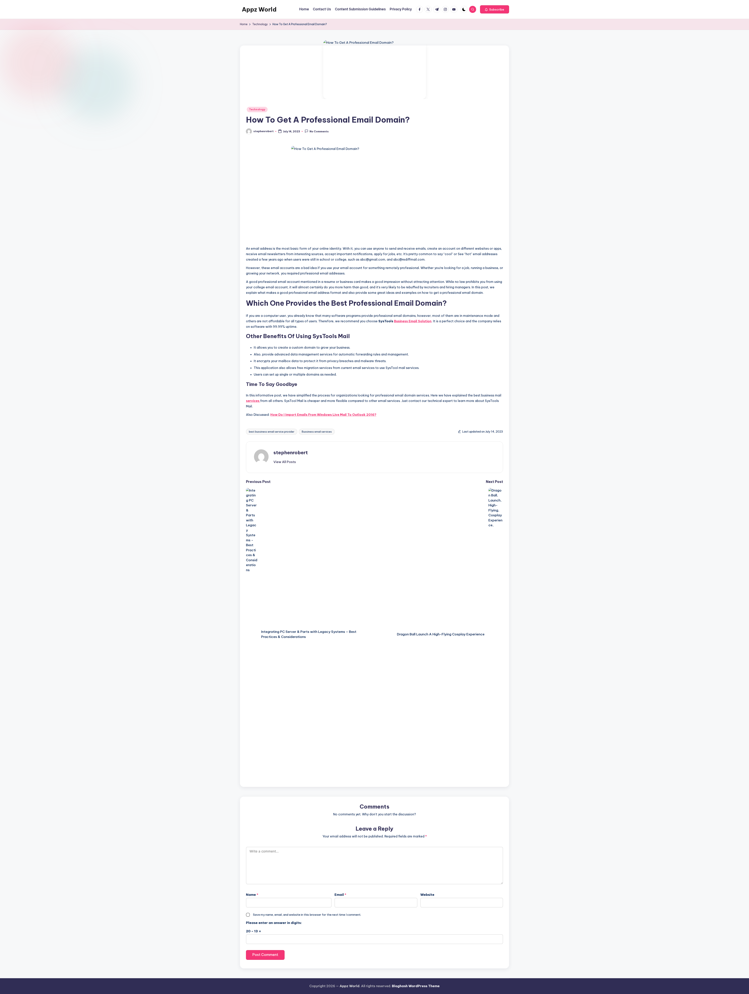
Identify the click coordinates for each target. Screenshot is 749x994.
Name (252, 894)
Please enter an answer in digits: (274, 923)
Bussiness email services (317, 431)
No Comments (319, 131)
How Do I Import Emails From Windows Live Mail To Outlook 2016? (323, 415)
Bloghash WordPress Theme (416, 986)
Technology (257, 109)
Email (340, 894)
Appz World (259, 9)
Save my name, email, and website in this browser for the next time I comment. (307, 915)
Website (427, 894)
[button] (494, 9)
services (253, 401)
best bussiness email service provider (271, 431)
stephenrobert (290, 452)
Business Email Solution (412, 321)
